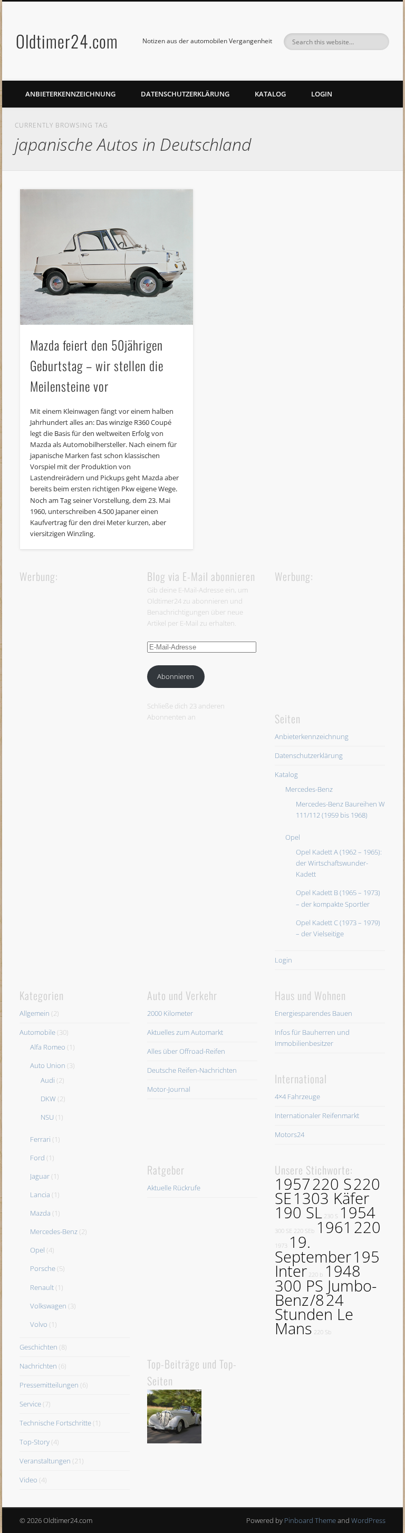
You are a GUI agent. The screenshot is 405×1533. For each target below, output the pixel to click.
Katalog (270, 94)
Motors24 (289, 1134)
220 (367, 1227)
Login (321, 94)
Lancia (40, 1194)
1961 (334, 1227)
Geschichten (38, 1347)
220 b (315, 1274)
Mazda (40, 1213)
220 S (332, 1184)
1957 (293, 1184)
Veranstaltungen (45, 1461)
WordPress (368, 1520)
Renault (42, 1287)
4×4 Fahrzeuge (297, 1096)
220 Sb (323, 1332)
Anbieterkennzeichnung (70, 94)
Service (30, 1404)
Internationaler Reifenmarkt (317, 1115)
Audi (48, 1080)
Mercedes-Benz (309, 789)
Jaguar (40, 1176)
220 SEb (304, 1231)
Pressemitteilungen (49, 1385)
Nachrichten (38, 1366)
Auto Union (47, 1065)
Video (28, 1480)
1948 (343, 1271)
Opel (292, 837)
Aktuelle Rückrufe (173, 1187)
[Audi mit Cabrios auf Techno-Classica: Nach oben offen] (174, 1418)
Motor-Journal (168, 1089)
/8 (317, 1300)
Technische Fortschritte (55, 1423)
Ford (37, 1157)
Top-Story (35, 1442)
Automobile (37, 1032)
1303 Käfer (331, 1198)
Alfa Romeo (47, 1047)
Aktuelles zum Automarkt (185, 1032)
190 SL (298, 1212)
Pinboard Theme (310, 1520)
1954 (357, 1212)
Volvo (38, 1324)
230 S (331, 1216)
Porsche (42, 1268)
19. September (313, 1249)
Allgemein (35, 1013)
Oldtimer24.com (67, 40)
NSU (47, 1117)
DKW (48, 1098)
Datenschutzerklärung (185, 94)
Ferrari (40, 1139)
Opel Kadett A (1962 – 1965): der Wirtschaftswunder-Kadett (339, 863)
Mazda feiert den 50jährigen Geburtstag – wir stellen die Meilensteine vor (96, 365)
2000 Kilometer (170, 1013)
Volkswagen (48, 1306)
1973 (281, 1245)
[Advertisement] (99, 650)
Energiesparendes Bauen (313, 1013)
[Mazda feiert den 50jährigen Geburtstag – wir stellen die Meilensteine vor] (106, 257)
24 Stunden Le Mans (314, 1314)
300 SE (283, 1231)
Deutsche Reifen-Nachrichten (192, 1070)
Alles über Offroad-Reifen (186, 1051)
